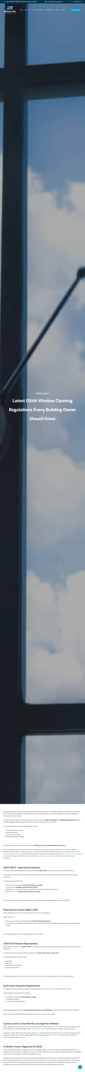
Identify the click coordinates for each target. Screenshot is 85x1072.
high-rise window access (69, 854)
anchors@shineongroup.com (55, 1)
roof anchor (55, 1035)
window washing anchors (38, 1029)
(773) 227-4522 (77, 1)
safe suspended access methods (46, 856)
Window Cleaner (42, 393)
